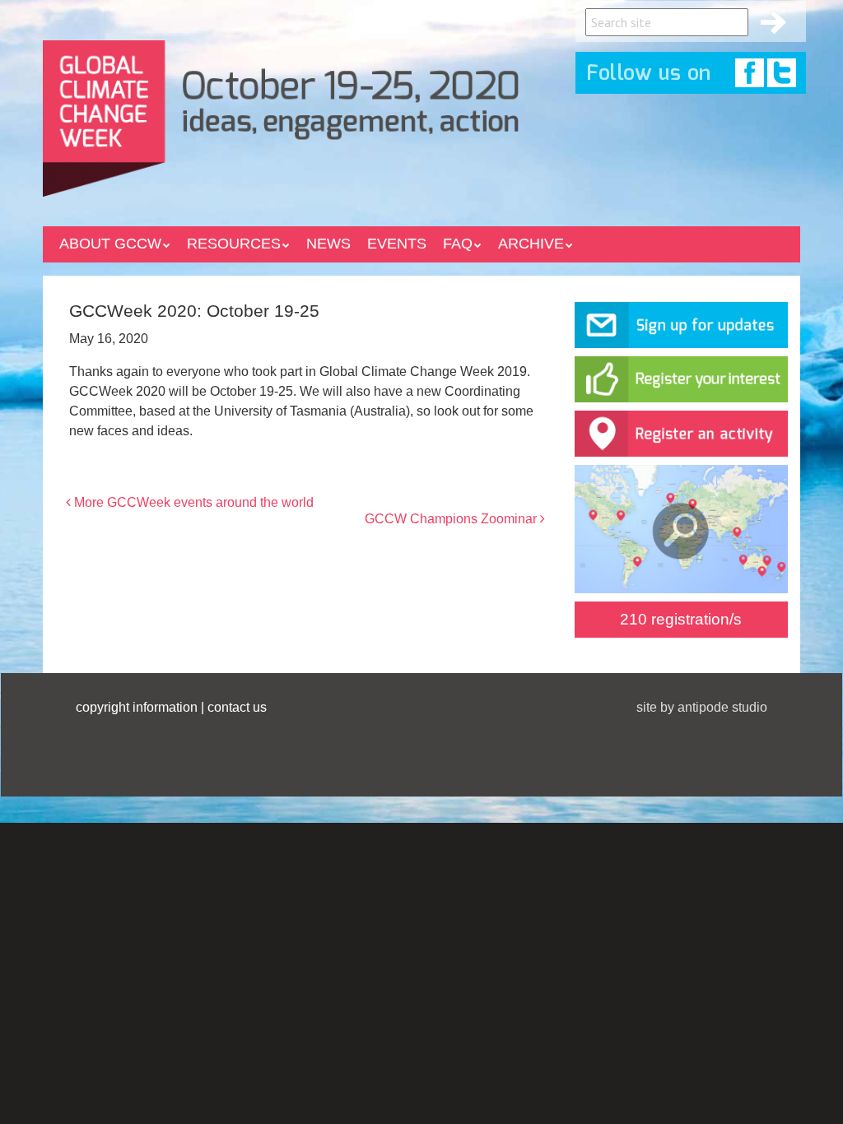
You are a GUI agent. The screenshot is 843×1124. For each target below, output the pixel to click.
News (328, 243)
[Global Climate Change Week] (281, 115)
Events (396, 243)
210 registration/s (681, 619)
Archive (531, 243)
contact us (237, 707)
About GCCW (110, 243)
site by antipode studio (701, 707)
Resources (234, 243)
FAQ (458, 243)
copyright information (137, 707)
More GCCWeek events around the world (192, 502)
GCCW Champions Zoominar (452, 519)
